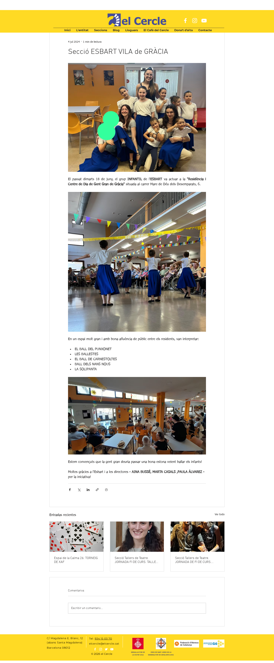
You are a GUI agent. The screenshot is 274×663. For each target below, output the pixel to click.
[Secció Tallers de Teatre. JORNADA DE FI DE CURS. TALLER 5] (197, 537)
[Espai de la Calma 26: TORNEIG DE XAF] (76, 537)
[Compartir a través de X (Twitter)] (79, 489)
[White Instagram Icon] (194, 20)
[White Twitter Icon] (106, 649)
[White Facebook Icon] (185, 20)
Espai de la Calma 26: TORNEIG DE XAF (76, 560)
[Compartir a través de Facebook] (70, 489)
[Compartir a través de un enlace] (97, 489)
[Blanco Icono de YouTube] (112, 649)
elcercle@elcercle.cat (104, 643)
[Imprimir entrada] (106, 489)
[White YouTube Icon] (204, 20)
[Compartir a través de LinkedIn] (88, 489)
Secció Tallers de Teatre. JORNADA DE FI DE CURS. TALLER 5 (193, 560)
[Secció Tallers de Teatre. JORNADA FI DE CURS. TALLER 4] (137, 537)
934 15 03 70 (103, 638)
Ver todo (220, 514)
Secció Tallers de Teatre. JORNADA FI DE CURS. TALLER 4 (136, 560)
